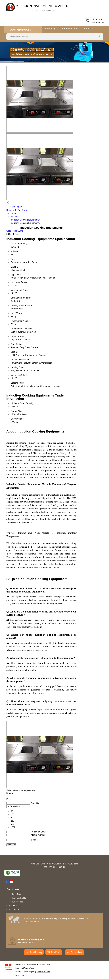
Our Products (20, 29)
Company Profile (69, 28)
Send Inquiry (16, 207)
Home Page (50, 28)
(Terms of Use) (28, 968)
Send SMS (55, 952)
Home (13, 213)
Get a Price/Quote (14, 231)
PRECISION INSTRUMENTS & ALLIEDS (43, 7)
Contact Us (88, 28)
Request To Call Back (16, 210)
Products (15, 216)
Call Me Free (76, 952)
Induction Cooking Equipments (25, 220)
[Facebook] (7, 883)
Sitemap (15, 909)
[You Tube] (11, 883)
